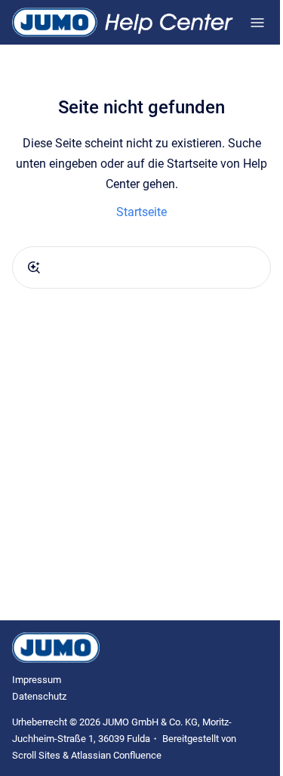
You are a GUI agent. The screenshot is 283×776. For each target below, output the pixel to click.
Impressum (36, 679)
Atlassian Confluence (116, 755)
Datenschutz (39, 696)
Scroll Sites (36, 755)
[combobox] (141, 267)
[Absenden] (34, 267)
